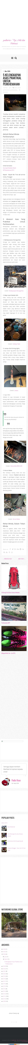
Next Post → (21, 558)
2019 (4, 976)
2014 (4, 989)
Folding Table (16, 344)
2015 (4, 986)
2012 (4, 994)
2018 (4, 979)
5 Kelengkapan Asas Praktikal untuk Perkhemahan (12, 79)
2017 (4, 981)
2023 (4, 966)
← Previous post (7, 558)
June (5, 956)
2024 (4, 954)
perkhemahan (13, 90)
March (6, 959)
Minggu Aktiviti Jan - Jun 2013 (8, 653)
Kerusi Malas (16, 519)
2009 (4, 1001)
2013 (4, 991)
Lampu (16, 390)
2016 (4, 984)
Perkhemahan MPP (5, 623)
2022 (4, 969)
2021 (4, 971)
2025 (4, 951)
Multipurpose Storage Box (16, 291)
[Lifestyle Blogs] (11, 1044)
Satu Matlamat (11, 827)
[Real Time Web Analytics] (17, 1044)
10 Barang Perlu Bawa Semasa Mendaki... (10, 592)
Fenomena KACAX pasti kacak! (15, 841)
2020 (4, 974)
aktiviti (15, 87)
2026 (4, 949)
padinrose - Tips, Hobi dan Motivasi (14, 42)
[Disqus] (14, 677)
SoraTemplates (25, 1041)
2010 (4, 999)
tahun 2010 (4, 823)
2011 (4, 996)
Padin (6, 87)
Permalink (5, 92)
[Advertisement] (14, 15)
